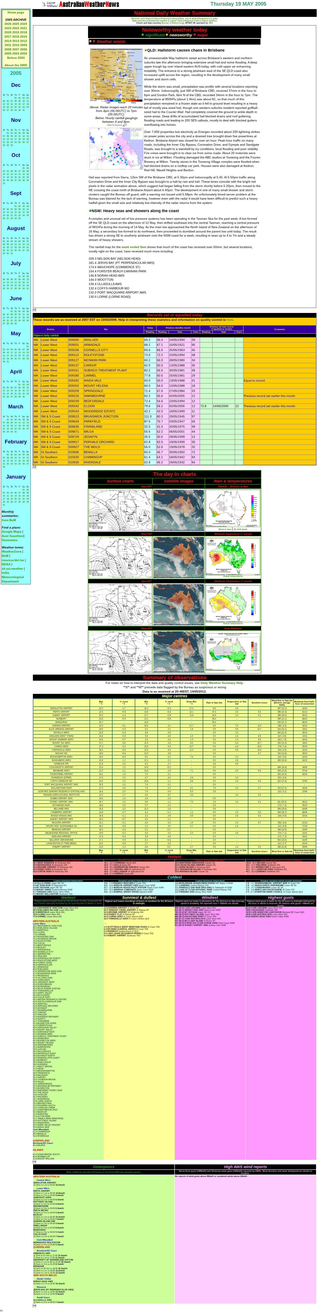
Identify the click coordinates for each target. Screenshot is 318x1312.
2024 (23, 24)
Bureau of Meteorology (173, 23)
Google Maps (11, 531)
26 (4, 110)
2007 (15, 49)
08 (15, 101)
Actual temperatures (233, 576)
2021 (23, 28)
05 (4, 101)
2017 (8, 36)
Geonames (10, 540)
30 (19, 110)
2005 (8, 53)
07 (12, 101)
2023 (8, 28)
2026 (8, 24)
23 (19, 107)
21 (12, 107)
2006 (23, 49)
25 (28, 107)
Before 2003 (16, 58)
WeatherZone (11, 551)
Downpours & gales (208, 19)
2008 (8, 49)
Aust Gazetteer (13, 536)
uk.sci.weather (12, 568)
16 (19, 104)
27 (8, 110)
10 (23, 101)
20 (8, 107)
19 (4, 107)
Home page (16, 12)
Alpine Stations (209, 21)
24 (23, 107)
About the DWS (16, 65)
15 (15, 104)
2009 (23, 45)
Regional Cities (192, 21)
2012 (23, 41)
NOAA (6, 564)
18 (28, 104)
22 (15, 107)
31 (23, 110)
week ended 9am (134, 247)
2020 (8, 32)
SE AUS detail (240, 529)
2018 (23, 32)
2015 (23, 36)
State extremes (139, 21)
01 (15, 98)
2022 (15, 28)
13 (8, 104)
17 (23, 104)
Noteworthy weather (158, 21)
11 (28, 101)
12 (4, 104)
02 (19, 98)
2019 (15, 32)
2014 (8, 41)
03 (23, 98)
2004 (16, 53)
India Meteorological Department (13, 577)
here (229, 319)
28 (12, 110)
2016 (15, 36)
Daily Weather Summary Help (222, 683)
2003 (23, 53)
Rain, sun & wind (187, 19)
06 (8, 101)
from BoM (9, 520)
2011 (8, 45)
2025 (15, 24)
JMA (211, 23)
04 (28, 98)
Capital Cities (176, 21)
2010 (15, 45)
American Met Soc (13, 560)
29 (15, 110)
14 (12, 104)
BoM (5, 556)
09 (19, 101)
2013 (15, 41)
